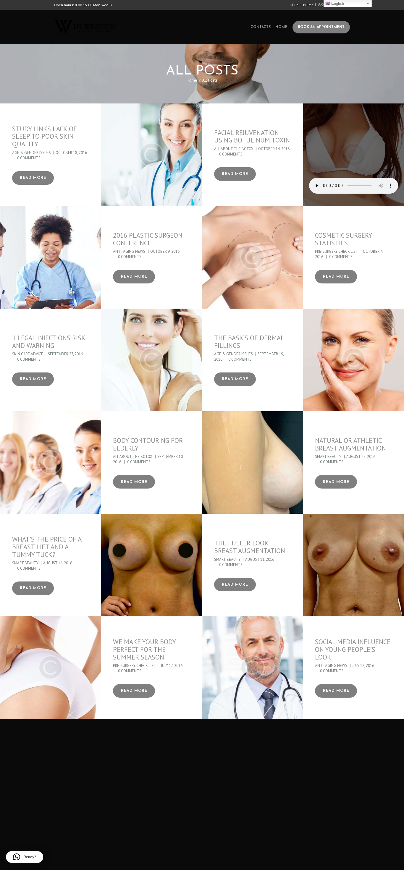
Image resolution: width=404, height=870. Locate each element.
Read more (33, 178)
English (337, 3)
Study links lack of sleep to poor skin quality (44, 136)
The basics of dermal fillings (249, 341)
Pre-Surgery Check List (336, 251)
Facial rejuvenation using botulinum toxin (252, 136)
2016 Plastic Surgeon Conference (147, 239)
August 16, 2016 (57, 563)
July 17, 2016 (171, 665)
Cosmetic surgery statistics (343, 239)
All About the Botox (233, 148)
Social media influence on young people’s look (352, 649)
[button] (24, 857)
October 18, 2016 (71, 152)
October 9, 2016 (165, 251)
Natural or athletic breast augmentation (350, 444)
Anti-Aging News (129, 251)
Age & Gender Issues (31, 152)
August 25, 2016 (360, 456)
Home (192, 80)
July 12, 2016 (363, 665)
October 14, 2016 (274, 148)
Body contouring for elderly (148, 444)
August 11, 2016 (259, 559)
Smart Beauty (328, 456)
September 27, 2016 (65, 354)
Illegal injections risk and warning (48, 341)
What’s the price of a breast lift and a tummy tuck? (46, 546)
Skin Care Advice (27, 354)
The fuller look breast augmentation (249, 547)
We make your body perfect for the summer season (144, 649)
